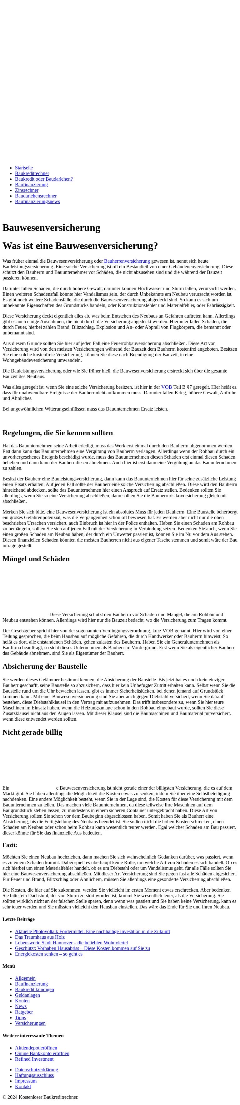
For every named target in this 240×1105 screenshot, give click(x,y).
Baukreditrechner (32, 173)
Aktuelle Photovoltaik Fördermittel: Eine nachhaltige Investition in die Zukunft (92, 931)
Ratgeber (24, 1012)
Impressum (26, 1080)
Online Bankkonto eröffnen (42, 1053)
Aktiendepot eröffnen (36, 1047)
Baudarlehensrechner (36, 195)
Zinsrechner (26, 190)
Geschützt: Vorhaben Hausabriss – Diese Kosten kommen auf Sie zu (82, 948)
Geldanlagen (27, 995)
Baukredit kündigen (34, 989)
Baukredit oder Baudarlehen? (44, 179)
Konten (22, 1000)
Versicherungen (30, 1023)
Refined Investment (34, 1059)
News (21, 1006)
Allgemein (25, 978)
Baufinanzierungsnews (37, 201)
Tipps (20, 1017)
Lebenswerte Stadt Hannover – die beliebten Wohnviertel (71, 942)
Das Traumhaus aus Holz (40, 937)
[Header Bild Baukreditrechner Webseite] (120, 157)
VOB (167, 387)
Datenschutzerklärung (36, 1069)
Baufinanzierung (31, 184)
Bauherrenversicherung (127, 261)
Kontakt (23, 1086)
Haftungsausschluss (34, 1075)
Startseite (24, 167)
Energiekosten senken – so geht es (48, 954)
